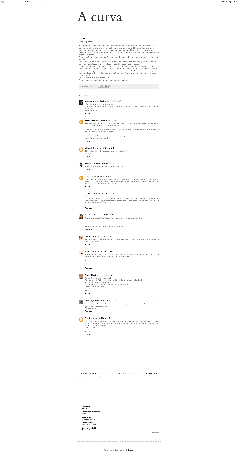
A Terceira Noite (87, 422)
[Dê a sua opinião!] (101, 86)
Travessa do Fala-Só (89, 428)
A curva (99, 17)
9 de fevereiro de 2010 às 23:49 (104, 148)
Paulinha (88, 215)
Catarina (88, 193)
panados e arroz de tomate (91, 412)
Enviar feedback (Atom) (95, 377)
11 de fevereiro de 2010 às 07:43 (105, 301)
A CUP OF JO (86, 417)
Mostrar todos (155, 432)
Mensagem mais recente (88, 373)
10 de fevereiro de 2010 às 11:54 (100, 236)
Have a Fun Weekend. (88, 419)
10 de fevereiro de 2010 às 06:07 (101, 176)
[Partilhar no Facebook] (106, 86)
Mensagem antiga (152, 373)
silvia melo (88, 148)
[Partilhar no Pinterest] (108, 86)
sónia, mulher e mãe (92, 101)
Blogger (130, 450)
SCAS (87, 176)
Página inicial (121, 373)
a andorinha (86, 406)
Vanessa (88, 163)
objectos (84, 408)
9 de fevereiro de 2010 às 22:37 (110, 101)
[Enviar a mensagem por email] (99, 86)
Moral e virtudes (86, 430)
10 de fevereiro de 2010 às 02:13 (103, 163)
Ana (86, 318)
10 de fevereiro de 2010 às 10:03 (103, 215)
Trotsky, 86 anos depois (89, 424)
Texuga (87, 251)
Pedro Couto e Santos (92, 120)
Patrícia (87, 275)
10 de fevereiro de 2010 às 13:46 (102, 251)
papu (86, 236)
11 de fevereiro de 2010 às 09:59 (100, 318)
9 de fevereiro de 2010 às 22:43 (111, 120)
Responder (88, 113)
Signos (84, 413)
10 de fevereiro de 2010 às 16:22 (102, 275)
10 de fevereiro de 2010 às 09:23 (103, 193)
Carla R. (88, 301)
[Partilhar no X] (103, 86)
